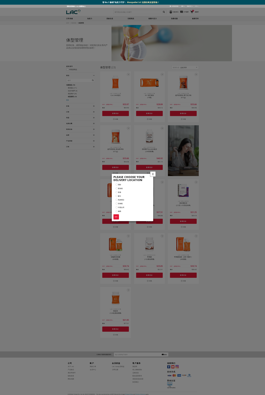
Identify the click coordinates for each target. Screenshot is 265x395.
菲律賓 (120, 203)
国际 (119, 185)
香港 (119, 192)
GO (116, 217)
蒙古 (119, 196)
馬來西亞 (121, 200)
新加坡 (120, 188)
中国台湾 (121, 207)
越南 (119, 211)
